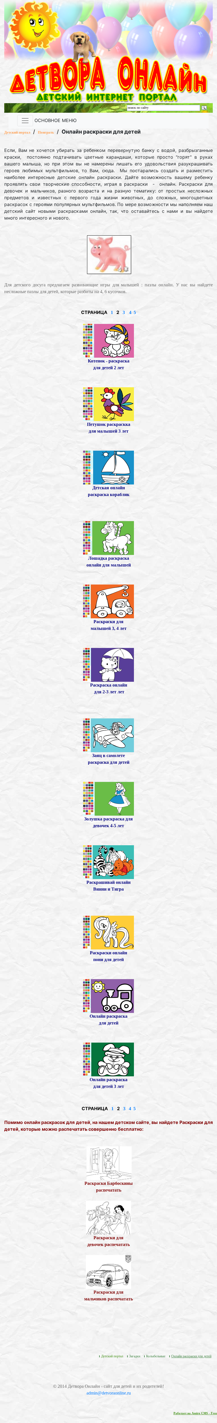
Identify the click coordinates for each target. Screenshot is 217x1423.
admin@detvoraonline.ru (108, 1393)
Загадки (134, 1356)
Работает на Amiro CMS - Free (195, 1413)
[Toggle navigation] (25, 120)
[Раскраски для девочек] (108, 1217)
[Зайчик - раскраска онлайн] (108, 1059)
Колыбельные (155, 1356)
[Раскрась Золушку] (108, 798)
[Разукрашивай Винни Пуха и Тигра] (108, 861)
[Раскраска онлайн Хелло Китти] (108, 664)
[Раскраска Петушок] (108, 403)
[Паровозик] (108, 995)
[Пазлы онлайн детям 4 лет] (109, 254)
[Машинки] (108, 1271)
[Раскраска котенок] (108, 340)
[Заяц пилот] (108, 734)
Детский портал (17, 132)
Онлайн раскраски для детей (191, 1356)
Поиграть (46, 132)
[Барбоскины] (109, 1162)
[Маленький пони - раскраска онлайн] (108, 932)
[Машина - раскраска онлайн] (108, 601)
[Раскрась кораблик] (108, 467)
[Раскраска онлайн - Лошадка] (108, 537)
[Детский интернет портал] (34, 25)
